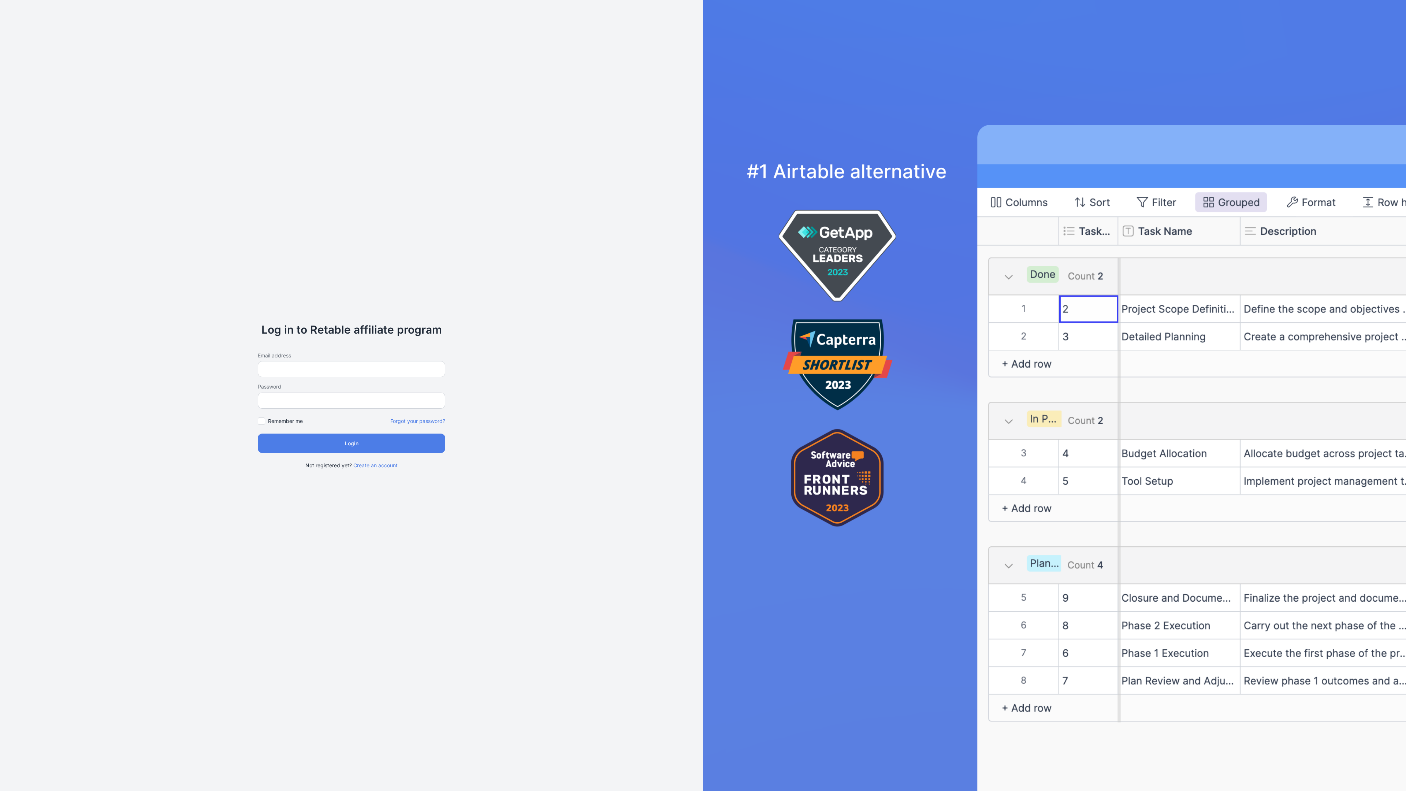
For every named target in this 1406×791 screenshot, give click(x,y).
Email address (274, 355)
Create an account (375, 465)
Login (351, 443)
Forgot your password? (417, 421)
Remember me (285, 421)
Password (269, 386)
